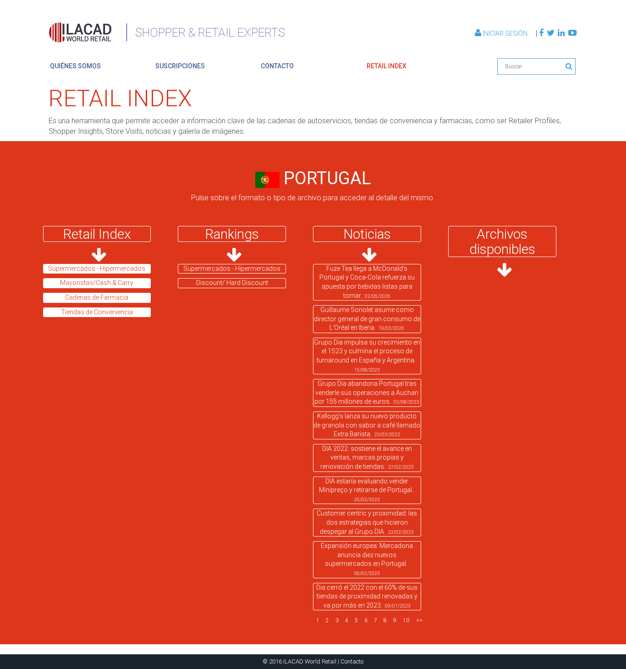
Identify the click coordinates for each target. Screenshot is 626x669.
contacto (277, 66)
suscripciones (180, 66)
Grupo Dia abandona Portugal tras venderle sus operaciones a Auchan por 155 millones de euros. (366, 392)
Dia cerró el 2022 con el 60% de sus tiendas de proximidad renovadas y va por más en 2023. (366, 596)
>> (419, 620)
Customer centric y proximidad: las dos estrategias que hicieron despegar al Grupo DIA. (367, 522)
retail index (386, 66)
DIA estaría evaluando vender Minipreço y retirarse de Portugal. (367, 489)
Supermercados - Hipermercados (231, 268)
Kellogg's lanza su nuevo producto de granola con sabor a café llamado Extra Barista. (366, 425)
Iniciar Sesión (505, 33)
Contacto (351, 661)
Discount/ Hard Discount (232, 282)
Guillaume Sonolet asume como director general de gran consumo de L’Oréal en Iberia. (367, 318)
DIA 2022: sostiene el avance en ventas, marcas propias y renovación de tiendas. (367, 457)
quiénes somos (75, 66)
